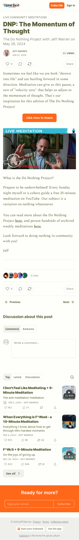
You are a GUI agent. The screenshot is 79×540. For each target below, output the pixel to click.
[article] (39, 398)
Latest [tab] (17, 377)
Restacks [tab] (28, 329)
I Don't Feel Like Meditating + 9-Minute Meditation (28, 390)
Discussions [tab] (32, 377)
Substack (24, 535)
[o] (69, 392)
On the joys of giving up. (19, 454)
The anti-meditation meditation (23, 397)
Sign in (71, 5)
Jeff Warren (19, 51)
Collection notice (59, 521)
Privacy (37, 521)
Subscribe (57, 5)
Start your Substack (32, 528)
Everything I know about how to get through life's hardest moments (26, 428)
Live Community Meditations (25, 17)
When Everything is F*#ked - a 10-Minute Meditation (27, 419)
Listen (70, 53)
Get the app (55, 528)
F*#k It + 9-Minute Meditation (27, 449)
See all (11, 473)
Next (66, 302)
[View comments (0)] (20, 64)
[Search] (72, 377)
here (18, 220)
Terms (45, 521)
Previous (15, 302)
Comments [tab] (12, 329)
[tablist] (19, 329)
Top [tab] (7, 377)
